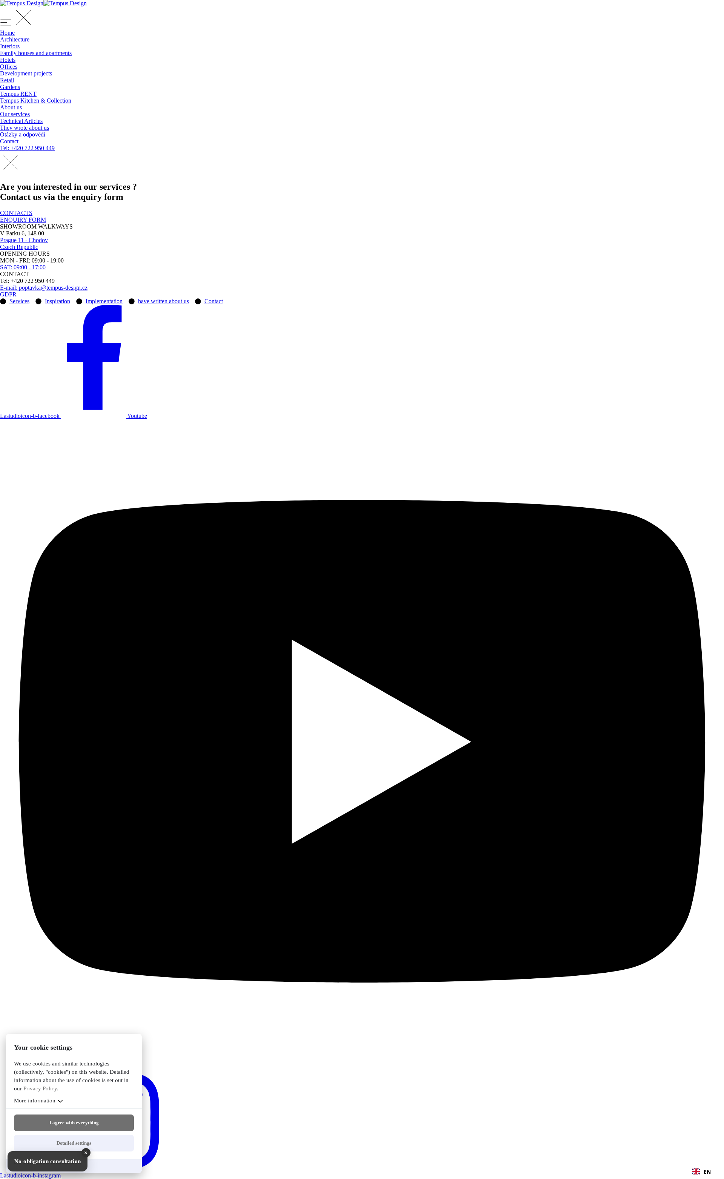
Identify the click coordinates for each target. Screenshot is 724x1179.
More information (34, 1101)
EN (707, 1171)
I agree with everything (74, 1122)
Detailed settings (74, 1143)
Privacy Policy (40, 1088)
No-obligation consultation (47, 1161)
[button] (701, 1171)
